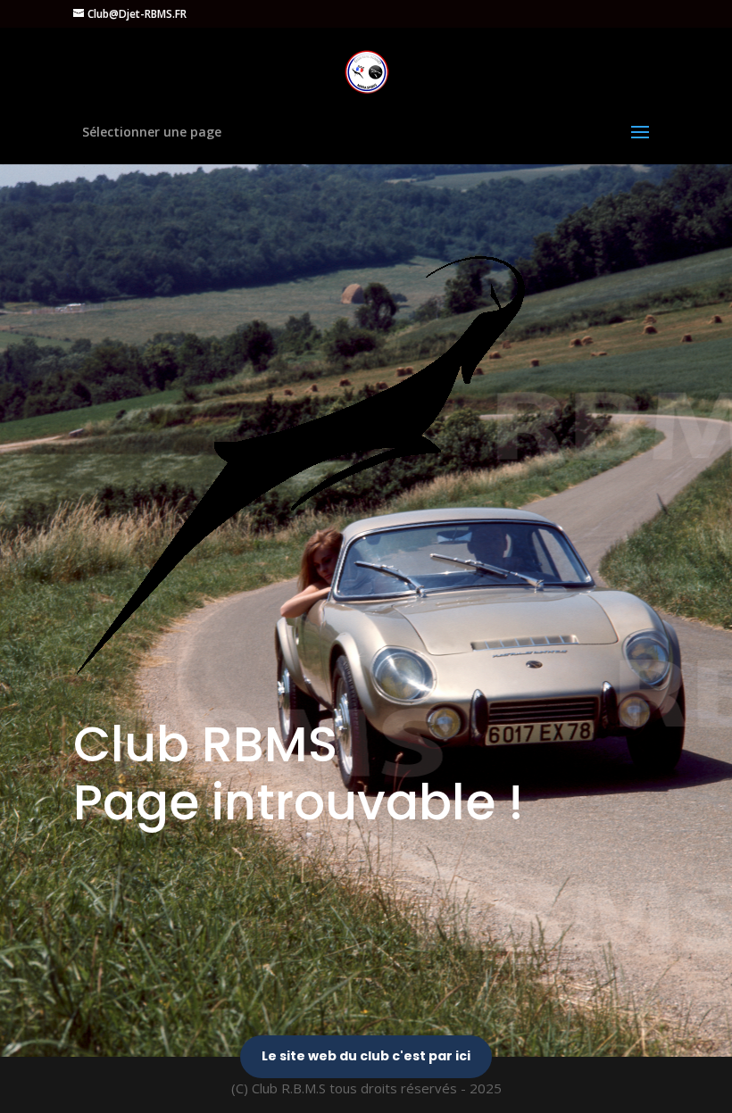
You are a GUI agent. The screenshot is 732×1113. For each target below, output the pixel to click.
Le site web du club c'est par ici (366, 1056)
